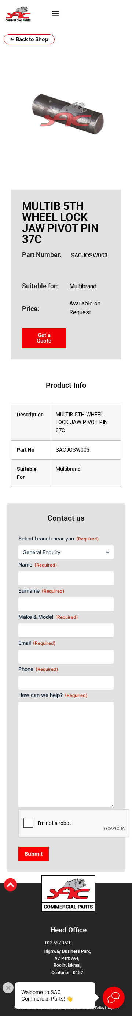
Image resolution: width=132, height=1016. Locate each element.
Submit (34, 853)
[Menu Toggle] (55, 13)
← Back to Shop (29, 39)
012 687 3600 (58, 943)
